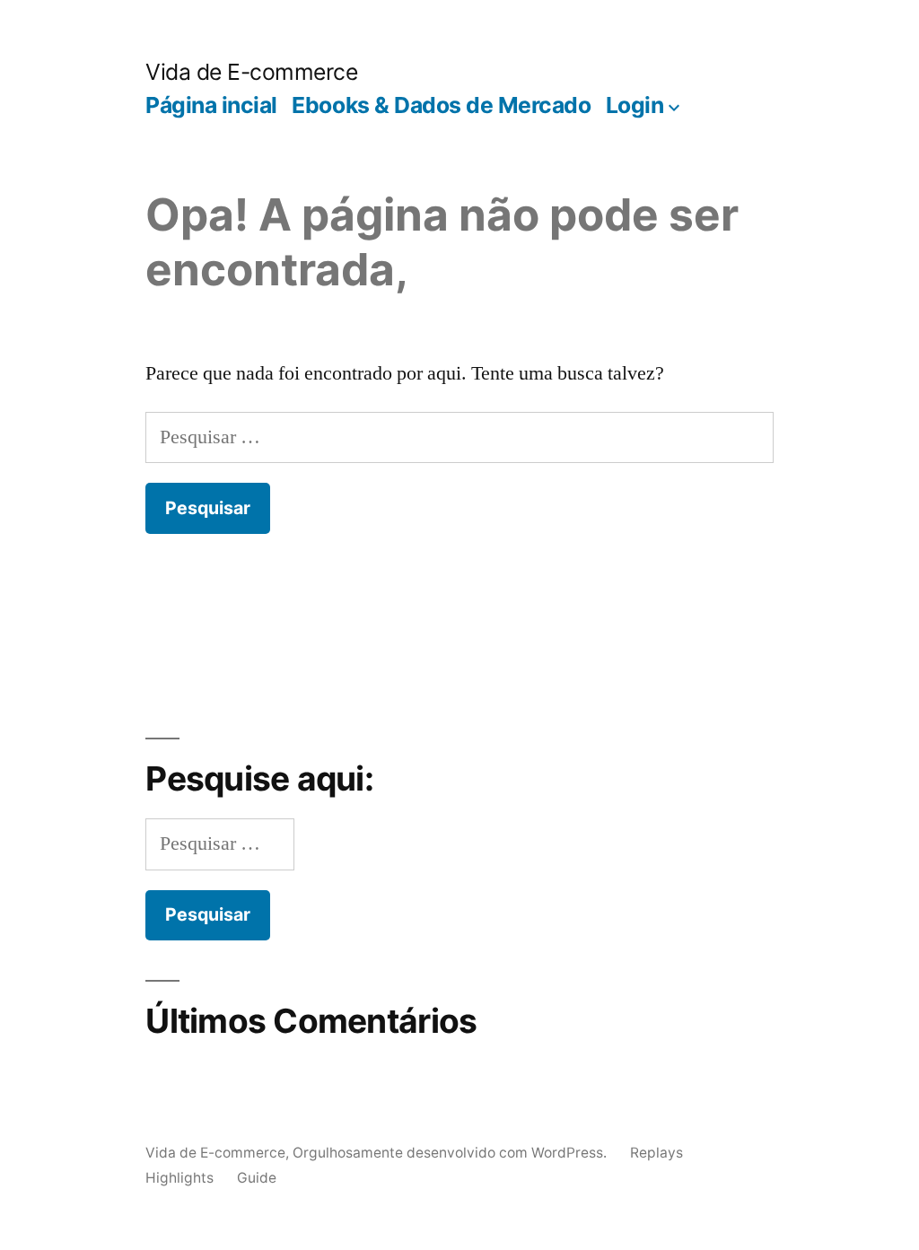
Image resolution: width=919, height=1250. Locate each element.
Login (635, 105)
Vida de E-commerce (251, 71)
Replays (656, 1152)
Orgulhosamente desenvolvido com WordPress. (451, 1152)
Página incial (211, 105)
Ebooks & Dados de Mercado (441, 105)
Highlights (179, 1177)
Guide (256, 1177)
